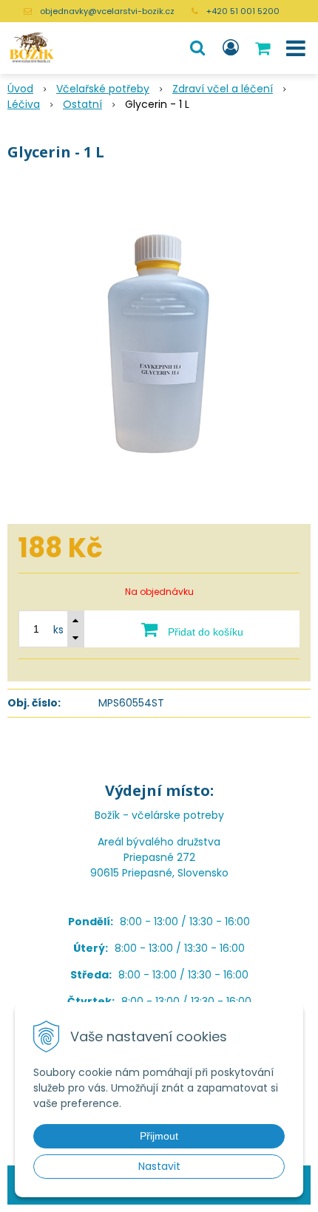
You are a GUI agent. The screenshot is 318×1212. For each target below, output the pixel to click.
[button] (197, 48)
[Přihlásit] (231, 48)
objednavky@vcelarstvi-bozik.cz (107, 11)
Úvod (20, 88)
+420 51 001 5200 (243, 11)
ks (58, 629)
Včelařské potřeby (102, 88)
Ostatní (82, 104)
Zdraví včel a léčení (222, 88)
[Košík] (264, 48)
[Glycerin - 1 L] (159, 346)
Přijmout (159, 1136)
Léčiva (23, 104)
